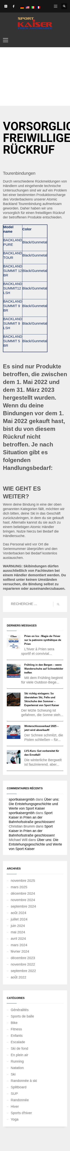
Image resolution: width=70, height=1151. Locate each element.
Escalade (18, 1042)
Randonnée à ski (24, 1081)
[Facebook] (14, 6)
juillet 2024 (19, 919)
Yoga (14, 1119)
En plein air (19, 1055)
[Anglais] (27, 7)
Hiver (15, 1106)
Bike (14, 1023)
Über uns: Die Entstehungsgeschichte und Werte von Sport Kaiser (34, 803)
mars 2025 (19, 887)
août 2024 (18, 913)
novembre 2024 (23, 900)
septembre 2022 (23, 971)
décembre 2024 (23, 893)
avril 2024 (18, 939)
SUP (14, 1094)
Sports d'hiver (21, 1113)
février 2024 (20, 951)
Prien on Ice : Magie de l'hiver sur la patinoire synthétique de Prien (42, 640)
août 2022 (18, 977)
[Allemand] (22, 7)
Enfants (17, 1036)
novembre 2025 (23, 881)
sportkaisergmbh (22, 799)
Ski (13, 1074)
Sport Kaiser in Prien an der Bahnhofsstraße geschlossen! (32, 817)
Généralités (20, 1010)
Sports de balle (22, 1016)
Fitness (16, 1029)
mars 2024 (19, 945)
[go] (58, 604)
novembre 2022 (23, 964)
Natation (17, 1068)
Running (17, 1061)
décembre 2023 (23, 958)
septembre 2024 (23, 906)
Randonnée (20, 1100)
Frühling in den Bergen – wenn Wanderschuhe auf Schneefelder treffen (43, 668)
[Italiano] (33, 7)
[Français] (38, 7)
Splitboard (18, 1087)
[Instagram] (6, 6)
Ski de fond (19, 1048)
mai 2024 (18, 932)
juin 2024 (18, 926)
